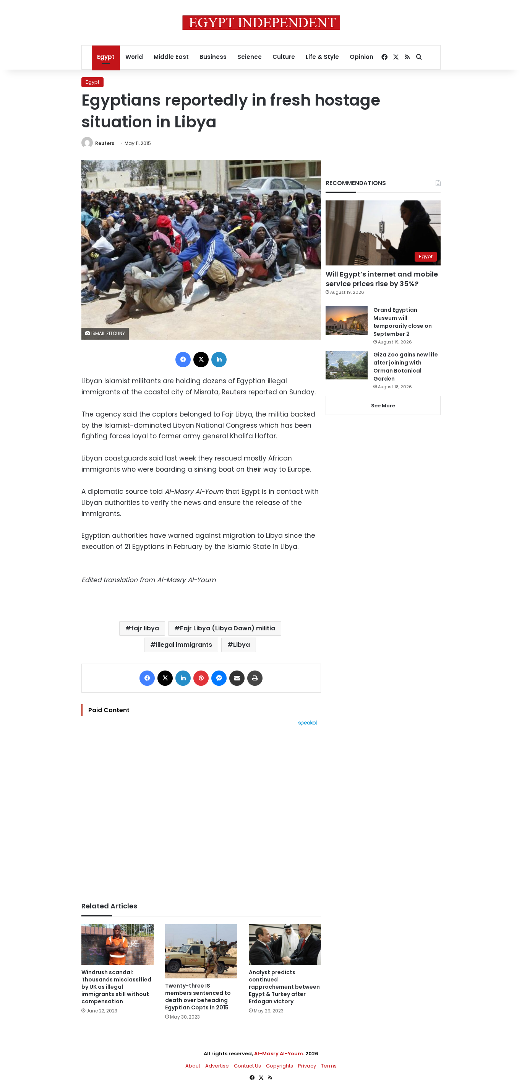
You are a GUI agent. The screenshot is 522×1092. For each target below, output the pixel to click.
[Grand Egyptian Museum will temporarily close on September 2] (347, 320)
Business (213, 57)
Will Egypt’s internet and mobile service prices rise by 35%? (382, 278)
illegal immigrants (184, 644)
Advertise (217, 1065)
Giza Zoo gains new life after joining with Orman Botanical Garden (405, 366)
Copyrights (279, 1065)
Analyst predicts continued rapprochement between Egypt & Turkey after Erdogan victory (284, 986)
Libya (241, 644)
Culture (283, 57)
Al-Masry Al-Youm (278, 1053)
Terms (329, 1065)
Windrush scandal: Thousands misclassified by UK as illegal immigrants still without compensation (116, 986)
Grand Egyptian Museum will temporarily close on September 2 (402, 322)
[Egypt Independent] (261, 22)
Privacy (307, 1065)
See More (383, 405)
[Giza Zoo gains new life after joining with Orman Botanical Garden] (347, 365)
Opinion (361, 57)
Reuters (104, 143)
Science (249, 57)
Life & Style (322, 57)
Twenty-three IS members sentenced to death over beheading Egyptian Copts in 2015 (198, 996)
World (134, 57)
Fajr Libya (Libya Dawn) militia (227, 628)
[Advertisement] (201, 810)
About (192, 1065)
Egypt (106, 57)
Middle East (171, 57)
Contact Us (247, 1065)
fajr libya (145, 628)
